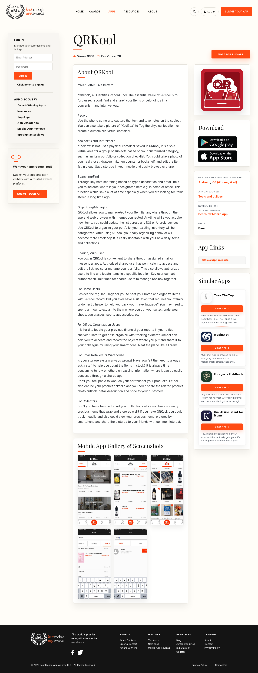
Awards (94, 11)
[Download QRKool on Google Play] (222, 142)
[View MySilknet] (206, 336)
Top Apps (24, 117)
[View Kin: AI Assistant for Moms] (206, 415)
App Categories (28, 122)
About (152, 11)
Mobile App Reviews (31, 128)
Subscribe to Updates (183, 649)
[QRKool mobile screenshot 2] (130, 490)
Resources (132, 11)
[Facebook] (72, 653)
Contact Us (221, 665)
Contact (208, 643)
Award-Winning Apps (31, 105)
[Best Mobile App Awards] (25, 11)
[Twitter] (80, 653)
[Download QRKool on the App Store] (222, 156)
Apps (111, 11)
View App (221, 308)
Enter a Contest (128, 643)
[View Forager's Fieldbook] (206, 376)
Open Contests (128, 640)
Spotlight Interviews (30, 134)
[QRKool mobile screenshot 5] (130, 564)
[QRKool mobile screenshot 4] (94, 564)
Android (203, 182)
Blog (178, 640)
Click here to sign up (31, 84)
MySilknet (221, 334)
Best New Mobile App (213, 214)
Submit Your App (236, 11)
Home (79, 11)
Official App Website (215, 259)
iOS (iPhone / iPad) (224, 182)
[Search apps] (194, 11)
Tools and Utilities (210, 196)
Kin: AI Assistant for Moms (228, 414)
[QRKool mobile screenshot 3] (167, 490)
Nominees (24, 111)
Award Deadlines (185, 643)
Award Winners (128, 647)
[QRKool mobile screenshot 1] (94, 490)
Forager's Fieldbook (228, 374)
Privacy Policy (212, 647)
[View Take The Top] (206, 297)
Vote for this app (230, 54)
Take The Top (224, 295)
